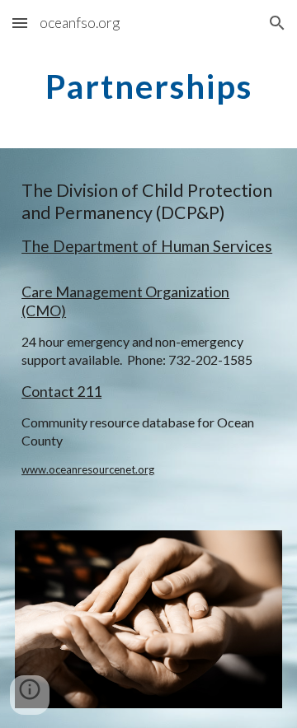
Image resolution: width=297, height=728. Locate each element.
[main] (148, 86)
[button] (20, 22)
